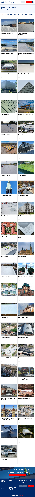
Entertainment (20, 14)
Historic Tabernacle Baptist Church (25, 276)
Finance (26, 14)
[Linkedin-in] (15, 487)
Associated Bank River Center (24, 94)
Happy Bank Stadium (5, 337)
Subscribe (31, 485)
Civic (5, 14)
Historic (7, 16)
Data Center (9, 14)
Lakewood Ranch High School (7, 53)
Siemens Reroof (4, 459)
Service (33, 16)
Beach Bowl (20, 134)
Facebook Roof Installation (24, 398)
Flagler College (4, 236)
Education (15, 14)
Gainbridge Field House (23, 337)
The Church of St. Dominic (6, 195)
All (2, 14)
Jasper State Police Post (6, 134)
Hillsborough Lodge (5, 114)
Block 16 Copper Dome (23, 317)
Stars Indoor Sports (5, 317)
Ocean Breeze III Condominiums (7, 378)
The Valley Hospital (22, 175)
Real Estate (29, 16)
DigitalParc (21, 495)
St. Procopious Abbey (23, 195)
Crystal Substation (5, 94)
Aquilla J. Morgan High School (7, 33)
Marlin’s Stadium (4, 256)
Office (24, 16)
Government (31, 14)
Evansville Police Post (5, 175)
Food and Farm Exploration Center (25, 114)
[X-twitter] (10, 489)
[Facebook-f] (10, 487)
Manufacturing (19, 16)
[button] (33, 2)
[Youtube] (12, 489)
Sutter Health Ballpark (5, 276)
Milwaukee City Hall (22, 256)
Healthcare (2, 16)
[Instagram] (12, 487)
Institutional (12, 16)
